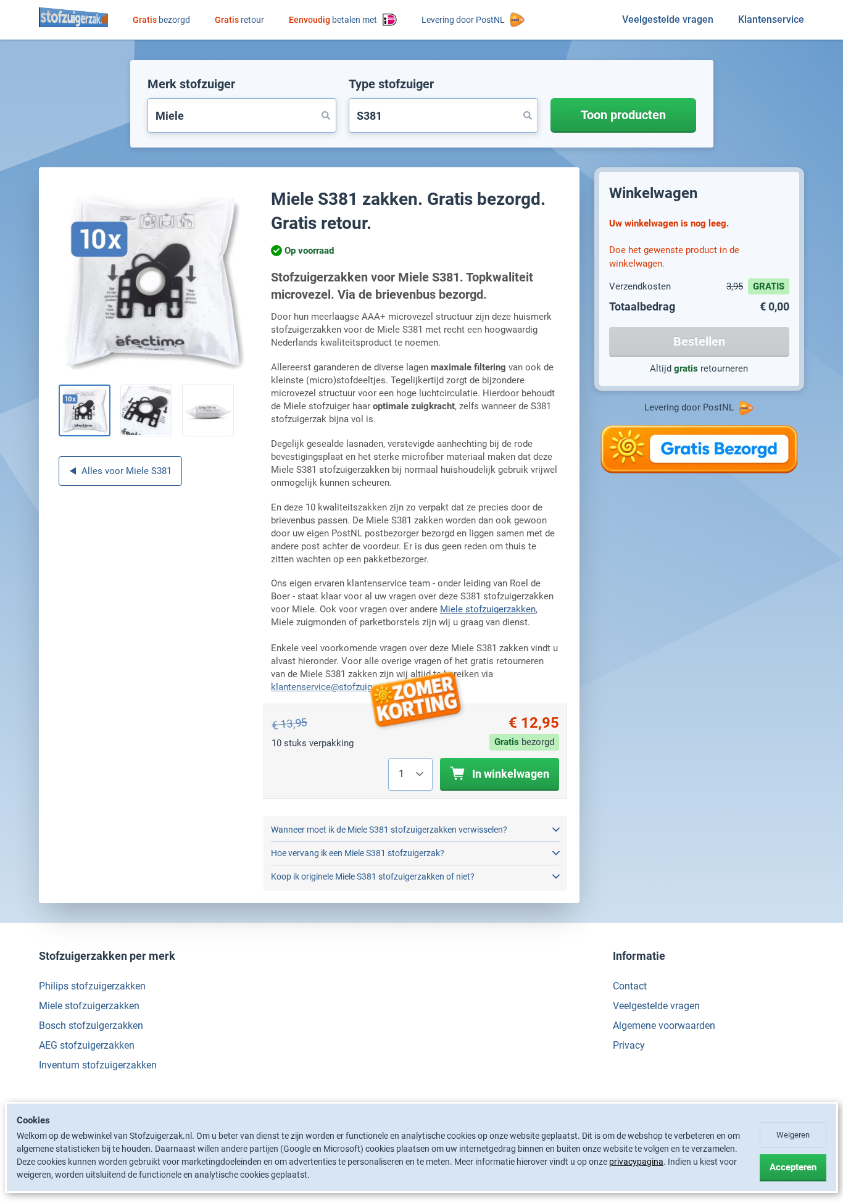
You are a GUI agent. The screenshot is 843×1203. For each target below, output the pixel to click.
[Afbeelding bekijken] (84, 410)
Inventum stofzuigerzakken (98, 1065)
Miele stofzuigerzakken (488, 609)
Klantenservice (771, 19)
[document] (421, 1148)
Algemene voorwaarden (664, 1025)
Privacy (629, 1045)
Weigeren (793, 1134)
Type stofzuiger (391, 84)
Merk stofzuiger (191, 84)
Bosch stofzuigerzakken (91, 1025)
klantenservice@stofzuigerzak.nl (337, 687)
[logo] (73, 17)
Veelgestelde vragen (667, 19)
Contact (630, 986)
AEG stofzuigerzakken (87, 1045)
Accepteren (793, 1167)
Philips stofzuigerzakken (92, 986)
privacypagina (636, 1162)
